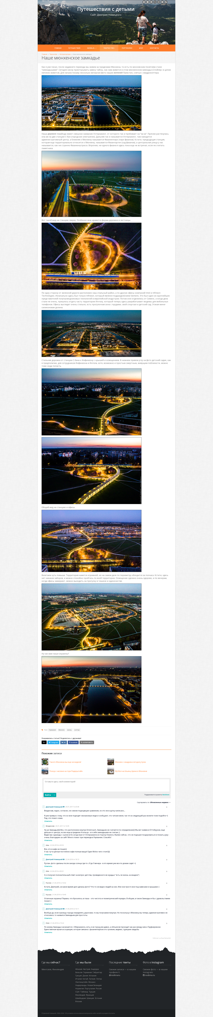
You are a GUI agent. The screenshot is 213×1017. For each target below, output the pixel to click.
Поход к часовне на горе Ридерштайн (66, 771)
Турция (92, 992)
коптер (77, 730)
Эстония (98, 998)
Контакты (154, 48)
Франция (90, 995)
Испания (92, 975)
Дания (85, 975)
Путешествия (74, 48)
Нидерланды (81, 985)
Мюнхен (61, 730)
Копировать (88, 742)
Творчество (108, 48)
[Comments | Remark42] (106, 859)
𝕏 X (44, 742)
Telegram (54, 742)
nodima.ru (150, 975)
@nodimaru (114, 975)
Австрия (86, 969)
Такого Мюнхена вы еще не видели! (65, 762)
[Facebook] (151, 2)
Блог (141, 48)
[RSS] (166, 2)
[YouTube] (162, 2)
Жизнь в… (91, 48)
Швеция (90, 998)
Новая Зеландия (94, 985)
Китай (85, 979)
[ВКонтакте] (147, 2)
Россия (99, 988)
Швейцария (80, 998)
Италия (78, 979)
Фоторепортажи (65, 54)
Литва (99, 979)
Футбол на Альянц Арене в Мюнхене (131, 771)
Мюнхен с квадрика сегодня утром (130, 762)
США (77, 992)
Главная (57, 48)
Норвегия (79, 988)
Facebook (74, 742)
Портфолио (127, 48)
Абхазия (78, 969)
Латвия (92, 979)
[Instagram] (158, 2)
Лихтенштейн (81, 982)
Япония (78, 1001)
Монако (91, 982)
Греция (78, 975)
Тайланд (84, 992)
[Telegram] (144, 2)
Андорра (95, 969)
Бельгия (78, 972)
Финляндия (80, 995)
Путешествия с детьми (58, 10)
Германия (52, 730)
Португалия (90, 988)
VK (65, 742)
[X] (155, 2)
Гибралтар (97, 972)
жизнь (69, 730)
